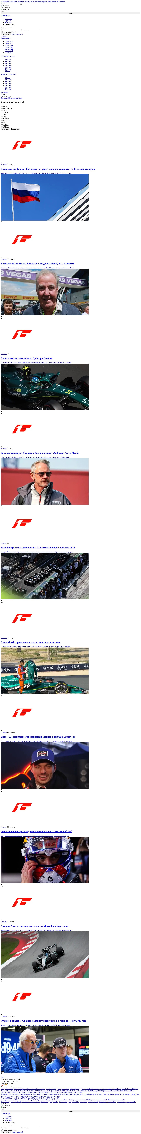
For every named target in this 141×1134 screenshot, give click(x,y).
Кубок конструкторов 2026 (10, 1102)
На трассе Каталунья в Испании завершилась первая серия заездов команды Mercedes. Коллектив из (36, 928)
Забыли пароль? (17, 34)
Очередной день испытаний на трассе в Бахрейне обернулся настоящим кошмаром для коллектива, (36, 644)
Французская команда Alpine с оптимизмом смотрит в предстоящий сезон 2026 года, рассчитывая (43, 1022)
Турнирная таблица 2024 (45, 1100)
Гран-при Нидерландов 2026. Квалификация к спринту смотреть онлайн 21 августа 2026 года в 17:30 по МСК (43, 1092)
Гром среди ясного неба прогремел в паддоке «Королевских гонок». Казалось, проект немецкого (40, 454)
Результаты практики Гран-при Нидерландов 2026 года (20, 1094)
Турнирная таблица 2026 (9, 1100)
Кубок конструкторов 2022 (87, 1102)
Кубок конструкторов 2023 (68, 1102)
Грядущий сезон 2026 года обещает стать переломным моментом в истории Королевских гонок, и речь (38, 549)
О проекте (8, 19)
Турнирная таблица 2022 (81, 1100)
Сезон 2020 (55, 1098)
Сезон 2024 (21, 1098)
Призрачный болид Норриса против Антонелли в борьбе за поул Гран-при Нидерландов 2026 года (35, 1089)
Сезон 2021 (47, 1098)
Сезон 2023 (30, 1098)
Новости (4, 164)
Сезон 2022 (38, 1098)
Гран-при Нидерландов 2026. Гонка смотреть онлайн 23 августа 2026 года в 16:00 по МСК (102, 1089)
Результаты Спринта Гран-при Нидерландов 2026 (105, 1094)
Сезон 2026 (5, 1098)
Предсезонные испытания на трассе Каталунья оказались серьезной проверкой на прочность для (36, 833)
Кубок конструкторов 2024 (48, 1102)
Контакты (8, 22)
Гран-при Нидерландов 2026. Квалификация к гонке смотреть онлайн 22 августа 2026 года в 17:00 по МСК (69, 1090)
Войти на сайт (6, 34)
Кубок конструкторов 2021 (106, 1102)
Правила (8, 21)
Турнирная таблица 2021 (99, 1100)
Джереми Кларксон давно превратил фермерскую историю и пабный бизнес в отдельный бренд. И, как (37, 265)
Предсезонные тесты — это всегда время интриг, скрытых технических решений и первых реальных (38, 738)
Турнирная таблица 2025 (27, 1100)
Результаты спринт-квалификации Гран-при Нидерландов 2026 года (64, 1094)
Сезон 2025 (13, 1098)
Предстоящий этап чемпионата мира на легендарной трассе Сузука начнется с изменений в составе (36, 360)
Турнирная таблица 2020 (116, 1100)
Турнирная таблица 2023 (63, 1100)
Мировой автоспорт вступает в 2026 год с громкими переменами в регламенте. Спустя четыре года (48, 170)
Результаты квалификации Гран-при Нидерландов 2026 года (38, 1096)
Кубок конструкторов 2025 (29, 1102)
